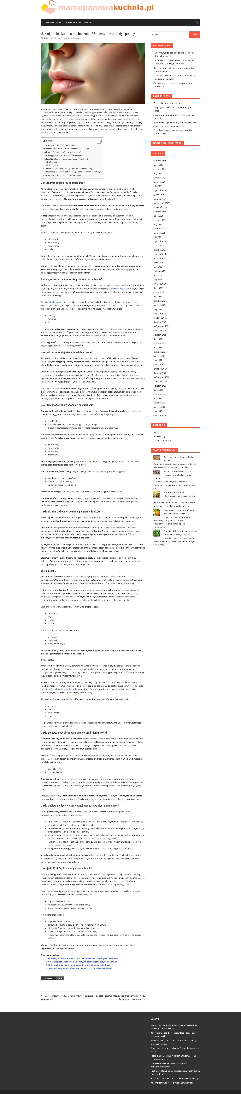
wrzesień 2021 (160, 330)
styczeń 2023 (159, 283)
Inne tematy (159, 436)
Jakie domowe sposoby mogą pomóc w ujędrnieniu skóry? (68, 168)
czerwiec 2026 (160, 169)
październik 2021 (161, 326)
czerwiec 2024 (160, 245)
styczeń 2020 (159, 415)
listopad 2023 (159, 258)
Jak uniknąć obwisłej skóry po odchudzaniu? (62, 152)
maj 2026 (157, 173)
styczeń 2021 (159, 364)
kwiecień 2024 (160, 249)
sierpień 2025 (159, 211)
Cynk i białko (53, 165)
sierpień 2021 (159, 334)
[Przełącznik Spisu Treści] (98, 141)
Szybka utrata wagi (51, 302)
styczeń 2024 (159, 254)
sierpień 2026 (159, 160)
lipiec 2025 (158, 215)
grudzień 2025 (160, 194)
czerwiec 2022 (160, 292)
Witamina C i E (54, 162)
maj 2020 (157, 398)
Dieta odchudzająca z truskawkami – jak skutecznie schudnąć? (79, 965)
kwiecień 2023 (160, 271)
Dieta (60, 978)
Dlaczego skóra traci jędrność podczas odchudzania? (66, 148)
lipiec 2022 (158, 288)
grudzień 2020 (160, 368)
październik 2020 (161, 377)
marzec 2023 (159, 275)
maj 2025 (157, 224)
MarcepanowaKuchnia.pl (71, 38)
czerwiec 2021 (160, 343)
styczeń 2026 (159, 190)
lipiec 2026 (158, 165)
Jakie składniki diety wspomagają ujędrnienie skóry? (66, 159)
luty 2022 (157, 309)
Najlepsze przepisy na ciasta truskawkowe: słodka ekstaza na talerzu (173, 475)
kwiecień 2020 (160, 402)
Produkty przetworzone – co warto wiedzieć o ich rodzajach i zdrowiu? (83, 958)
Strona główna (52, 22)
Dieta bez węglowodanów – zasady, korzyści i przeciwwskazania (80, 968)
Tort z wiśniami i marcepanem (167, 103)
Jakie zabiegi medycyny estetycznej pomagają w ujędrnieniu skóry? (72, 172)
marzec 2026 (159, 181)
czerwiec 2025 (160, 220)
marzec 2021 (159, 356)
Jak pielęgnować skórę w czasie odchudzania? (63, 155)
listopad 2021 (159, 322)
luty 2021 (157, 360)
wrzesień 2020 (160, 381)
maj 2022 (157, 296)
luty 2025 (157, 237)
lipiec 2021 (158, 339)
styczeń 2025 (159, 241)
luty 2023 (157, 279)
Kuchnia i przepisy (162, 440)
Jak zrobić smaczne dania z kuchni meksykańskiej (174, 1078)
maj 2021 (157, 347)
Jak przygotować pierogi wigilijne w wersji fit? (173, 1082)
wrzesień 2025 (160, 207)
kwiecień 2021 (160, 351)
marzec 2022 (159, 305)
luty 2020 (157, 411)
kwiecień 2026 (160, 177)
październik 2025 (161, 203)
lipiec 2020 (158, 390)
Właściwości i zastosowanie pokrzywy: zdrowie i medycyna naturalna (82, 961)
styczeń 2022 (159, 313)
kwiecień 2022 (160, 300)
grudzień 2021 (160, 317)
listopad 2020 (159, 373)
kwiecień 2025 (160, 228)
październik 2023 (161, 262)
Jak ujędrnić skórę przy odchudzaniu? (59, 145)
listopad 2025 (159, 198)
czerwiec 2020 (160, 394)
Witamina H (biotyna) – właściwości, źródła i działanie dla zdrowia (179, 496)
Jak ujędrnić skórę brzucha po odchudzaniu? (62, 175)
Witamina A (81, 461)
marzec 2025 (159, 232)
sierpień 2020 (159, 385)
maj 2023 (157, 266)
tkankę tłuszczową (125, 288)
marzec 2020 (159, 407)
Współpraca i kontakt (78, 22)
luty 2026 (157, 186)
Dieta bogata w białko (61, 689)
